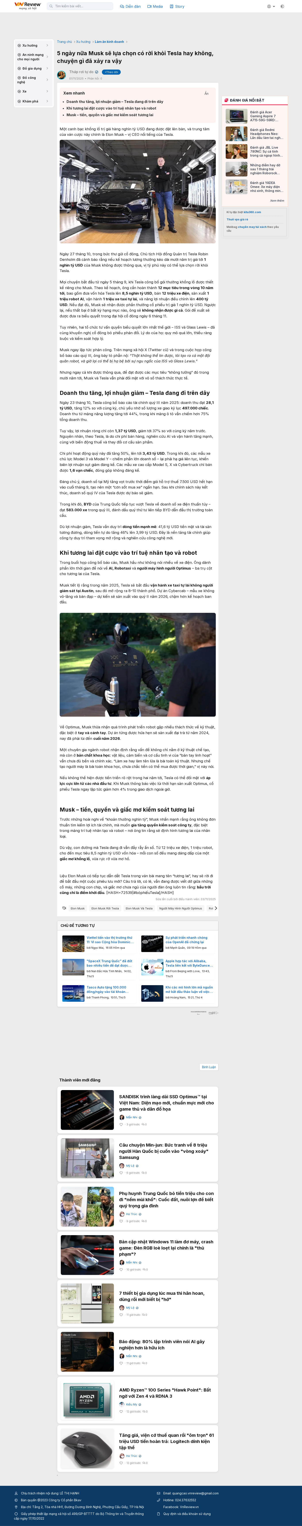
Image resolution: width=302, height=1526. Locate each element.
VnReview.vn (189, 1507)
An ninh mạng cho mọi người (30, 57)
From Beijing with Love (185, 971)
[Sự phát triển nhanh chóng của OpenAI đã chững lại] (152, 943)
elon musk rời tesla (105, 908)
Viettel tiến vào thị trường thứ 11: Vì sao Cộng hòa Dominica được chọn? (109, 940)
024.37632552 (185, 1500)
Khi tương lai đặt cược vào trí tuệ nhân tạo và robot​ (111, 108)
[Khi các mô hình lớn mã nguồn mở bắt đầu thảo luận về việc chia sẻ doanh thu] (152, 993)
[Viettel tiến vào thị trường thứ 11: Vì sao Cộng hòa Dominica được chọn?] (73, 943)
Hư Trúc (133, 1214)
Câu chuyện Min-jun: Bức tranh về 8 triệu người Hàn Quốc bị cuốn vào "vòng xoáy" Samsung (163, 1151)
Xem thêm (277, 200)
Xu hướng (29, 45)
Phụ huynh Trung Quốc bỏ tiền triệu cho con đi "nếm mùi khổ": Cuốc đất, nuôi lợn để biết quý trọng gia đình (166, 1199)
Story (179, 6)
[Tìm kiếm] (51, 6)
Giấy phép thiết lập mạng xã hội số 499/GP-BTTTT (58, 1514)
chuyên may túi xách (252, 227)
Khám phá (30, 101)
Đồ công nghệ (26, 80)
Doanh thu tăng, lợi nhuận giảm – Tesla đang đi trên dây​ (115, 101)
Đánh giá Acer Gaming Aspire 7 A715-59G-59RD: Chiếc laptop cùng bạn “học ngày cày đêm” (264, 116)
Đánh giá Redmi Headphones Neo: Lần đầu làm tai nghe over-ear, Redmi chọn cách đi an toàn (266, 134)
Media (158, 6)
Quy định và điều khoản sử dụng (187, 1514)
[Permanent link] (212, 393)
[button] (282, 6)
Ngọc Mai (97, 947)
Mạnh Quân (177, 947)
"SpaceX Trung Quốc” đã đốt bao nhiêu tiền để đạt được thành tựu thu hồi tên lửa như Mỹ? (109, 963)
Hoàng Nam (177, 997)
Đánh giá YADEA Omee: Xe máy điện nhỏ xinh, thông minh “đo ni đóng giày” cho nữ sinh (267, 187)
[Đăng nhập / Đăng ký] (271, 6)
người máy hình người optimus (180, 908)
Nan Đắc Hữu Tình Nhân (106, 971)
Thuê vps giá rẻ (237, 219)
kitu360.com (252, 212)
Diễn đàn (133, 6)
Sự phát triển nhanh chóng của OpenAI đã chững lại (186, 940)
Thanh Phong (100, 997)
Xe (24, 91)
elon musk (78, 908)
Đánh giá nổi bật (247, 100)
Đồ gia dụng (32, 68)
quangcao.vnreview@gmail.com (195, 1493)
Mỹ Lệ (132, 1166)
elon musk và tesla (139, 908)
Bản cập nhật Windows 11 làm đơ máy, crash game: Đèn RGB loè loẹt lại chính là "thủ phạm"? (166, 1248)
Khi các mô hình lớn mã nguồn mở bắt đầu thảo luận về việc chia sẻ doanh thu (189, 989)
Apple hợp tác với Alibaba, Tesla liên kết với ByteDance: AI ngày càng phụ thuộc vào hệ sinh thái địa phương (188, 963)
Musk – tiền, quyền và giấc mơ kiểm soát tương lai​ (110, 115)
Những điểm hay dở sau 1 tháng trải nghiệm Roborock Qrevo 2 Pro (265, 169)
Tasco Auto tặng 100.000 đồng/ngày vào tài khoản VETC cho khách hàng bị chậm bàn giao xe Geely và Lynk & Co (108, 989)
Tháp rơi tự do (83, 72)
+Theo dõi (111, 72)
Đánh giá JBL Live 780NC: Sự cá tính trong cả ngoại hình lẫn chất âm (265, 152)
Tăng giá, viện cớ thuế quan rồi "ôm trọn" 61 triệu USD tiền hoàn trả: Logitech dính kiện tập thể (166, 1441)
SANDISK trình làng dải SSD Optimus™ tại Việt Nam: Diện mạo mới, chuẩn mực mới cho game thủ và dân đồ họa (166, 1103)
